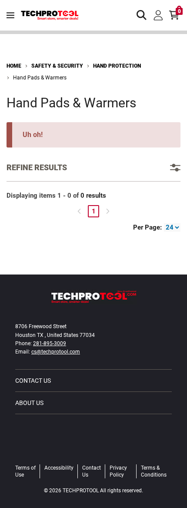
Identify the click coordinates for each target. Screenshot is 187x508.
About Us (29, 402)
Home (14, 66)
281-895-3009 (49, 343)
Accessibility (58, 468)
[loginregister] (158, 15)
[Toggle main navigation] (10, 15)
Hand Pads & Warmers (40, 78)
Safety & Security (57, 66)
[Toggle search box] (142, 15)
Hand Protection (117, 66)
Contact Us (33, 380)
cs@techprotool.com (55, 352)
